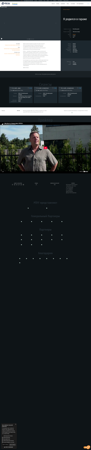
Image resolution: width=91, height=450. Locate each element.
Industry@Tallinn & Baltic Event (28, 0)
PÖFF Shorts (40, 0)
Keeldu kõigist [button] (12, 444)
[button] (4, 23)
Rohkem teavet (12, 433)
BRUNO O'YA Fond (66, 0)
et (87, 3)
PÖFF (21, 0)
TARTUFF (48, 0)
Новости (53, 3)
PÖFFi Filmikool (60, 0)
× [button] (15, 424)
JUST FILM (36, 0)
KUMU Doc (55, 0)
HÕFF (44, 0)
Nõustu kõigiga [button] (5, 444)
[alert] (9, 436)
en (88, 3)
